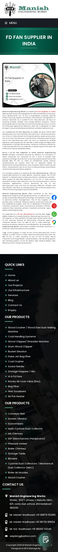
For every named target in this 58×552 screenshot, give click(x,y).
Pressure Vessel (17, 443)
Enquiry (12, 310)
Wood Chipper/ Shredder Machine (28, 341)
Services (13, 295)
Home (11, 275)
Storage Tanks (16, 453)
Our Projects (15, 285)
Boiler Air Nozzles (18, 472)
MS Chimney (15, 433)
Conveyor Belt (16, 413)
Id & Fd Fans (15, 376)
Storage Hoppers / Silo (21, 371)
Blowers (12, 458)
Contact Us (15, 305)
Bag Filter (13, 386)
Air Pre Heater (16, 396)
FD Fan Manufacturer (26, 214)
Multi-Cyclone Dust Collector (25, 428)
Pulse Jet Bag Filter (19, 356)
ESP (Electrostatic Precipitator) (26, 438)
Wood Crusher (16, 477)
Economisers (15, 423)
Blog (10, 300)
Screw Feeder (16, 366)
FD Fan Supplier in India (45, 112)
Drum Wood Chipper (20, 346)
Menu (12, 23)
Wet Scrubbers (17, 391)
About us (13, 280)
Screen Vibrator (17, 418)
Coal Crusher (16, 361)
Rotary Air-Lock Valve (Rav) (24, 381)
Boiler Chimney (17, 448)
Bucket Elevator (17, 351)
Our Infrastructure (18, 290)
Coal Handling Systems (22, 336)
